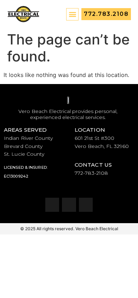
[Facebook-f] (52, 205)
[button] (72, 14)
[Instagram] (69, 205)
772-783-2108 (91, 173)
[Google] (86, 205)
